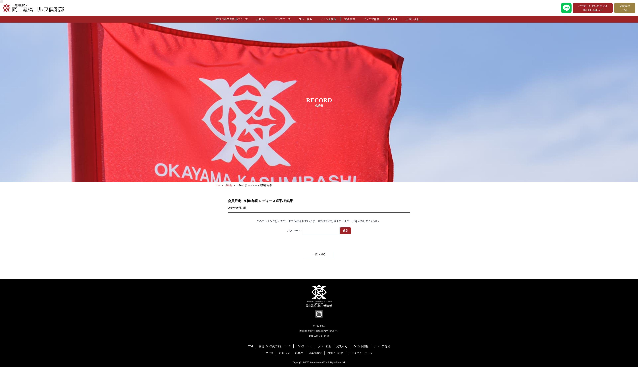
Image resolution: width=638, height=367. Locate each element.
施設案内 (349, 19)
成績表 (299, 353)
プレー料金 (305, 19)
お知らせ (261, 19)
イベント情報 (328, 19)
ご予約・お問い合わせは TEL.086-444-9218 (592, 7)
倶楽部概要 (315, 353)
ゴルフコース (283, 19)
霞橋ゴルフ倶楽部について (232, 19)
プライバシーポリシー (362, 353)
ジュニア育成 (371, 19)
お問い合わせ (414, 19)
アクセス (392, 19)
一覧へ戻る (319, 254)
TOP (250, 346)
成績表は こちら (624, 7)
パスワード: (294, 230)
